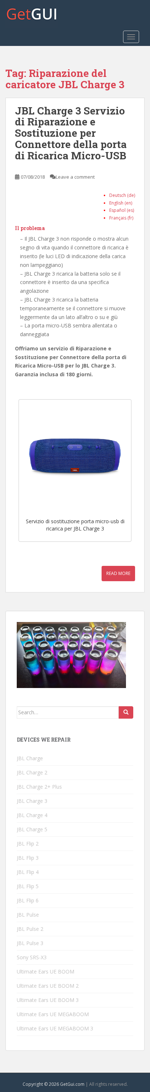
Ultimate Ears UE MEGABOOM (53, 1014)
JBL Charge (30, 758)
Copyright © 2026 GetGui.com (53, 1084)
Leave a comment (75, 177)
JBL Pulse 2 (30, 928)
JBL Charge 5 (32, 829)
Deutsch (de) (122, 195)
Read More (118, 573)
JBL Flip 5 (28, 886)
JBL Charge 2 (32, 772)
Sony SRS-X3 (32, 957)
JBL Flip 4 (28, 871)
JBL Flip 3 (28, 857)
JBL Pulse (28, 914)
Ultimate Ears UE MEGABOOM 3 (55, 1028)
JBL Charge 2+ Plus (39, 786)
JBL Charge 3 (32, 800)
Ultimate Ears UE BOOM (45, 971)
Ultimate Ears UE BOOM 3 (48, 999)
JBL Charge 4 (32, 815)
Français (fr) (121, 218)
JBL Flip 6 (28, 900)
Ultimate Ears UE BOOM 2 (48, 985)
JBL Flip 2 (28, 843)
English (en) (120, 203)
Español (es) (121, 210)
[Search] (126, 712)
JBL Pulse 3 (30, 943)
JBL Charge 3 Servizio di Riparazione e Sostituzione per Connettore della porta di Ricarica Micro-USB (71, 133)
